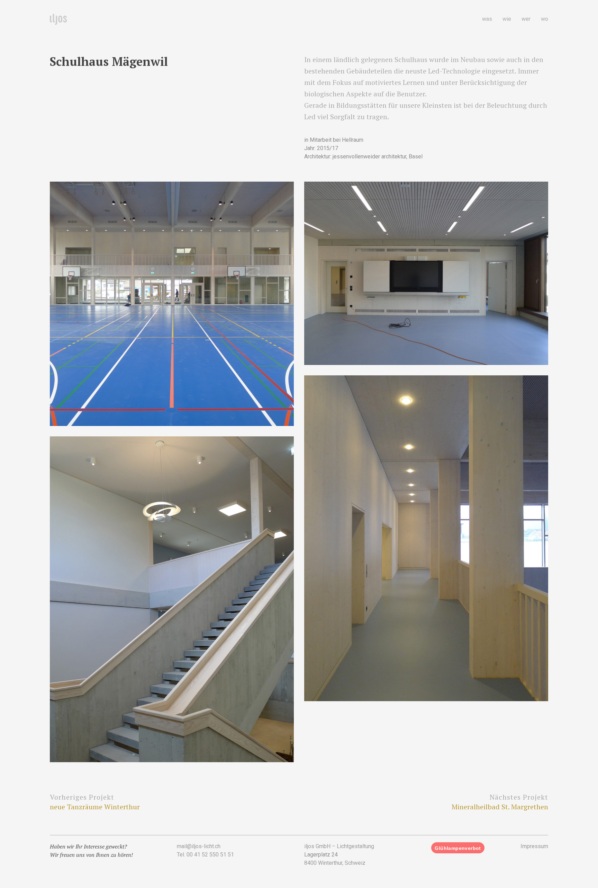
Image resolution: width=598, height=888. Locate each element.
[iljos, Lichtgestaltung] (58, 20)
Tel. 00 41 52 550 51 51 (205, 854)
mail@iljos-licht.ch (198, 846)
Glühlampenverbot (458, 848)
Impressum (534, 846)
